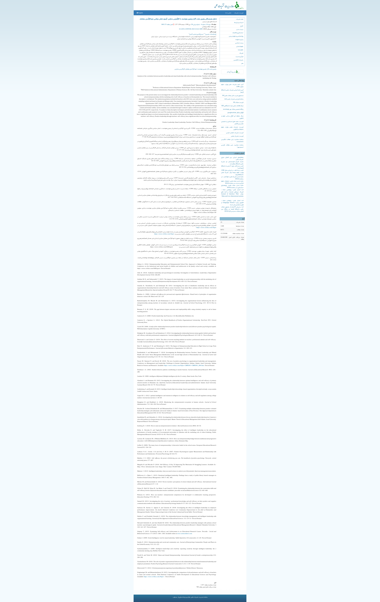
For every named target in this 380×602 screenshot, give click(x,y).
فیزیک (241, 53)
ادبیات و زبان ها (238, 22)
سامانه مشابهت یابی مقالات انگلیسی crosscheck (232, 140)
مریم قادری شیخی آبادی (196, 34)
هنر (242, 63)
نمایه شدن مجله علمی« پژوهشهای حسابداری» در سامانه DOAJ (232, 186)
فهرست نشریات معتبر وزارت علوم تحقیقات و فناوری (232, 128)
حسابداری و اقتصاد (237, 32)
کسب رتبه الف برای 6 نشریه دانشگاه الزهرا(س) (232, 167)
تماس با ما (228, 12)
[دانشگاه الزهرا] (232, 72)
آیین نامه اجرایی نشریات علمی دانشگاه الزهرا (232, 91)
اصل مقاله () (167, 24)
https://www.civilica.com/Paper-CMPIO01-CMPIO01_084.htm (184, 365)
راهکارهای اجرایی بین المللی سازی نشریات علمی (232, 158)
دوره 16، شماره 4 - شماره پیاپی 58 (201, 24)
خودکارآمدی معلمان (191, 69)
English (140, 12)
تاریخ (241, 25)
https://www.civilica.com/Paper (164, 234)
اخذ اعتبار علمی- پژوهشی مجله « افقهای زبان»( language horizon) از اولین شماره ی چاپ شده (232, 202)
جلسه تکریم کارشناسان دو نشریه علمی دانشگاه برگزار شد (232, 162)
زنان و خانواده (239, 39)
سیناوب (175, 597)
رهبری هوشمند (201, 69)
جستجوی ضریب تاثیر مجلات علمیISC (232, 95)
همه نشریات (239, 19)
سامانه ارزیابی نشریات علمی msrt (233, 99)
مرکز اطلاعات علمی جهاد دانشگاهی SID (232, 105)
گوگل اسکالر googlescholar (235, 112)
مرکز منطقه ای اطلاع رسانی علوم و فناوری (232, 116)
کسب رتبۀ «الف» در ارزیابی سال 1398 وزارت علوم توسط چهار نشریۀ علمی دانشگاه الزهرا (232, 172)
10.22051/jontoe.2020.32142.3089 (191, 29)
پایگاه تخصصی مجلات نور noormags (233, 109)
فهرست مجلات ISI (238, 102)
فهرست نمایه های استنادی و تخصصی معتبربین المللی (232, 122)
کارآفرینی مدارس (180, 69)
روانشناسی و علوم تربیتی (236, 36)
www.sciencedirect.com (184, 533)
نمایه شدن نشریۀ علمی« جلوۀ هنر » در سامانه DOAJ (232, 177)
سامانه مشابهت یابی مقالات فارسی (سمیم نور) (232, 146)
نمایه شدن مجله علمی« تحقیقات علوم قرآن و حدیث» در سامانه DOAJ (232, 182)
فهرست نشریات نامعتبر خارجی (234, 132)
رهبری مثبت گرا (211, 69)
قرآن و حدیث (239, 56)
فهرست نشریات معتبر (237, 136)
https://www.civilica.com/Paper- (206, 227)
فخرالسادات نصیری (210, 34)
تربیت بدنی (239, 29)
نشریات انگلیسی (238, 59)
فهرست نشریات (238, 12)
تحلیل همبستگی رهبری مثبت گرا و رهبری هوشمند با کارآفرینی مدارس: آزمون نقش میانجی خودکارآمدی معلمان (178, 18)
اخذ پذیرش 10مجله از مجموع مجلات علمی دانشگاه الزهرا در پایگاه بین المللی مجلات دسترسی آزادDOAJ (232, 209)
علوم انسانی (239, 46)
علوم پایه (240, 49)
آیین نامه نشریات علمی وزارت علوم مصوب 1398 (232, 85)
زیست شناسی (239, 42)
